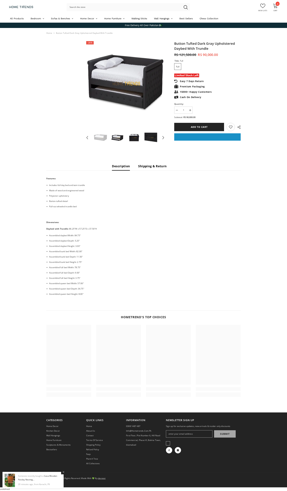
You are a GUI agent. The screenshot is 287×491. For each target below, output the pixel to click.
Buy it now (207, 137)
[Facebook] (169, 450)
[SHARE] (238, 127)
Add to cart (199, 126)
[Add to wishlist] (231, 127)
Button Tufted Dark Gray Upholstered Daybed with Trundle (204, 46)
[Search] (128, 7)
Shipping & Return (152, 166)
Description (121, 166)
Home (49, 33)
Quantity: (179, 104)
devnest (102, 478)
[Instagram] (178, 450)
